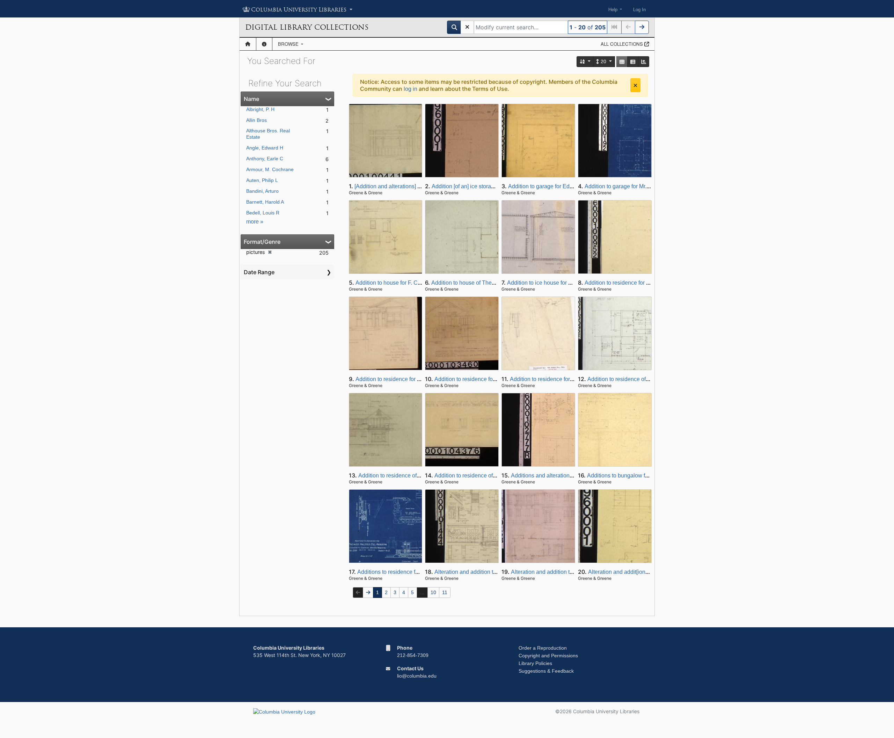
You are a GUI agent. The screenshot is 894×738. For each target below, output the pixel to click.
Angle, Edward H (264, 148)
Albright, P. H (260, 109)
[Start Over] (467, 27)
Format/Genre (262, 241)
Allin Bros (256, 120)
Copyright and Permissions (548, 655)
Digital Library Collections (306, 27)
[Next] (642, 27)
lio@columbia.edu (417, 676)
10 (433, 592)
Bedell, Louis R (262, 212)
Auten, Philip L (262, 180)
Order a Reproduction (543, 648)
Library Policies (535, 663)
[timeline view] (643, 61)
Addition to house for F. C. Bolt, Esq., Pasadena (414, 283)
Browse (289, 44)
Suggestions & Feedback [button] (546, 671)
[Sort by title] (585, 61)
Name (251, 98)
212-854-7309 (412, 655)
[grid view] (622, 61)
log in (410, 89)
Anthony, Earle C (264, 158)
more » (254, 222)
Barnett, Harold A (265, 202)
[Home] (248, 44)
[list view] (632, 61)
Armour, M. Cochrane (270, 169)
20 (603, 61)
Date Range (259, 272)
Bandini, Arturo (262, 191)
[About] (264, 44)
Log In (639, 9)
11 (444, 592)
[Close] (635, 85)
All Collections (622, 44)
